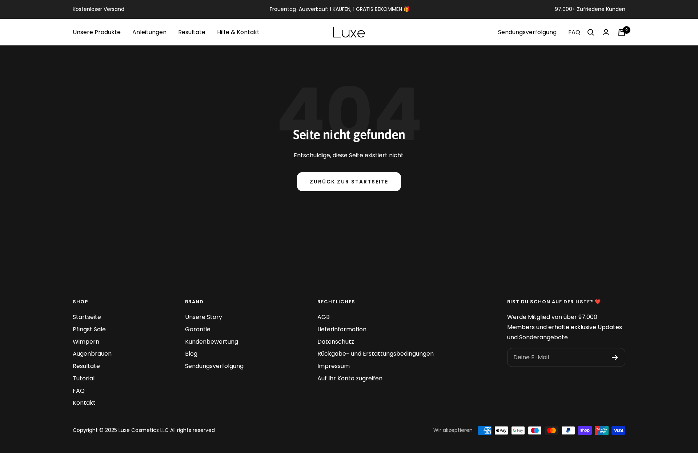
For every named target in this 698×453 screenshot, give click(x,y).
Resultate (191, 32)
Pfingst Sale (89, 329)
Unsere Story (203, 317)
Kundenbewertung (211, 341)
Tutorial (84, 378)
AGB (323, 317)
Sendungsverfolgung (527, 32)
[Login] (606, 32)
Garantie (197, 329)
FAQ (574, 32)
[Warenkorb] (621, 32)
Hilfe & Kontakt (238, 32)
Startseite (87, 317)
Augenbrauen (92, 353)
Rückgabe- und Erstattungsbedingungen (375, 353)
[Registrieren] (615, 357)
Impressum (333, 366)
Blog (191, 353)
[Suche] (590, 32)
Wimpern (86, 341)
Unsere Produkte (97, 32)
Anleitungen (149, 32)
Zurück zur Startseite (349, 181)
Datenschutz (335, 341)
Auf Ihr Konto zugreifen (349, 378)
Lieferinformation (341, 329)
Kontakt (84, 403)
